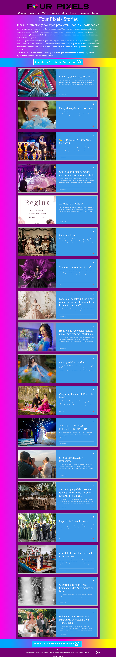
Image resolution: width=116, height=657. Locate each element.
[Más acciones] (94, 72)
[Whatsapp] (58, 650)
